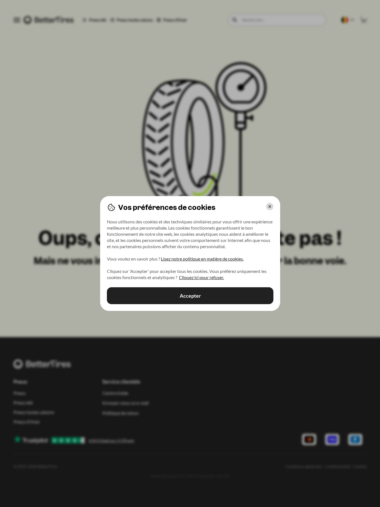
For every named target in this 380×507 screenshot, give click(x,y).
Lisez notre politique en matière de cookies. (202, 258)
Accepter (190, 296)
